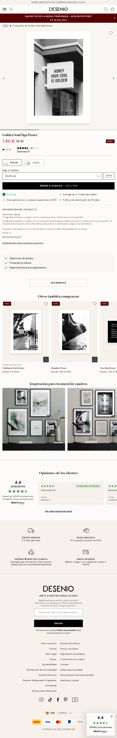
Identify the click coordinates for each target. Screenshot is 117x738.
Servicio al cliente (69, 649)
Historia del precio (11, 236)
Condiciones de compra (72, 659)
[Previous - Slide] (3, 78)
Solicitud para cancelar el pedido (77, 675)
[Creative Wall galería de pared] (33, 419)
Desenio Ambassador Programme (40, 680)
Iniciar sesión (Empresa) (44, 691)
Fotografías (18, 25)
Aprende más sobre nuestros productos (22, 243)
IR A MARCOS (58, 282)
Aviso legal (51, 654)
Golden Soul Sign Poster (40, 25)
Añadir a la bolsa (58, 185)
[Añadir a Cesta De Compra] (46, 359)
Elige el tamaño (10, 170)
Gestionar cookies (69, 680)
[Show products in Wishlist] (105, 9)
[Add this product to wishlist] (111, 32)
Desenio (67, 729)
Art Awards (51, 685)
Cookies (64, 664)
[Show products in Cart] (112, 9)
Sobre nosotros (49, 643)
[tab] (19, 129)
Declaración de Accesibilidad (42, 670)
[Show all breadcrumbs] (5, 25)
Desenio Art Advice (70, 643)
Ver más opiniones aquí (58, 511)
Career (53, 659)
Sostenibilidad (49, 664)
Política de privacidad (66, 630)
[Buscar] (11, 9)
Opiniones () (23, 151)
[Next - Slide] (113, 78)
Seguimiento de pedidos (72, 654)
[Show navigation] (4, 9)
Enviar (58, 623)
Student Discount (48, 675)
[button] (109, 176)
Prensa (53, 649)
